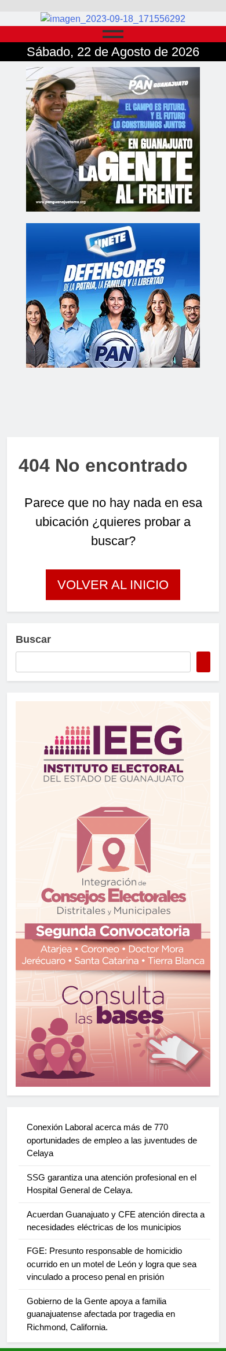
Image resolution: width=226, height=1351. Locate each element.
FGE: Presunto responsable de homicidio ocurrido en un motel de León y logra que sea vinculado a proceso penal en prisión (111, 1264)
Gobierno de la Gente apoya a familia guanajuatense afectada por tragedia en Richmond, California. (101, 1314)
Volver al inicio (113, 585)
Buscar (33, 639)
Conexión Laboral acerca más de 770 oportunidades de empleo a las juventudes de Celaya (112, 1140)
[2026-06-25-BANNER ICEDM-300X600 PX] (113, 894)
